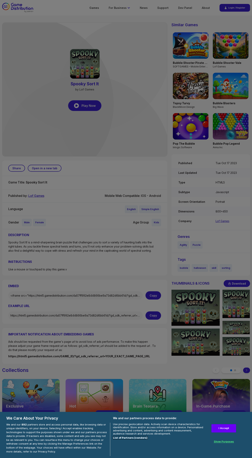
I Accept (224, 428)
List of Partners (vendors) (130, 437)
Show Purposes (224, 441)
